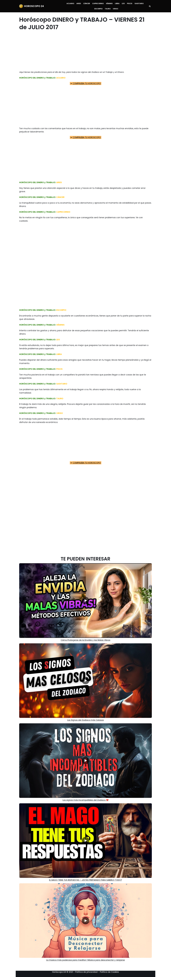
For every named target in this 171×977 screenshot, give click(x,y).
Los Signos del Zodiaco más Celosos (85, 720)
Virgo (115, 9)
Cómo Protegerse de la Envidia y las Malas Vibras (85, 640)
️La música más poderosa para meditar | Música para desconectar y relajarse (85, 960)
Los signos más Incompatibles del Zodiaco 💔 (86, 800)
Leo (123, 3)
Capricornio (98, 3)
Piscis (129, 3)
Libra (117, 3)
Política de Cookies (109, 972)
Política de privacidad (86, 972)
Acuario (70, 3)
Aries (78, 3)
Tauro (108, 9)
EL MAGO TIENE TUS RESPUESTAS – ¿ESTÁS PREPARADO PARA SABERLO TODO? (85, 880)
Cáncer (86, 3)
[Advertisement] (84, 50)
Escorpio (98, 9)
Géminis (109, 3)
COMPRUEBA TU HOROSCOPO (87, 83)
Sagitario (139, 3)
